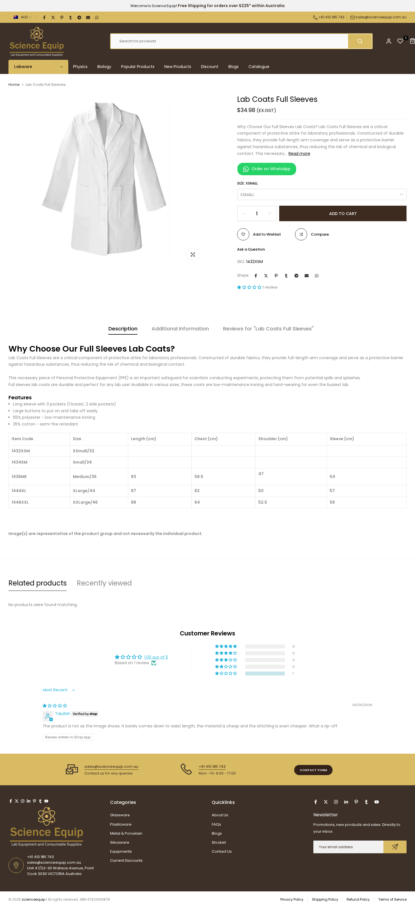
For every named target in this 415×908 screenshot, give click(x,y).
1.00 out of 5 (156, 657)
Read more (299, 153)
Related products (37, 583)
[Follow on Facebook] (10, 801)
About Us (220, 815)
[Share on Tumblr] (71, 17)
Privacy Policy (291, 899)
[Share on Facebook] (44, 17)
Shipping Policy (325, 899)
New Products (177, 66)
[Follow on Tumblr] (40, 801)
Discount (210, 66)
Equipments (121, 851)
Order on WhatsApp (271, 169)
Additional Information (180, 328)
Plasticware (121, 824)
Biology (104, 66)
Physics (80, 66)
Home (14, 84)
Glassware (120, 815)
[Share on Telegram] (79, 17)
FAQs (216, 824)
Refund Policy (358, 899)
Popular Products (137, 66)
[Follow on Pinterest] (34, 801)
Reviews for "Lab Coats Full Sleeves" (268, 328)
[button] (250, 287)
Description (122, 328)
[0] (400, 41)
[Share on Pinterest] (62, 17)
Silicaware (119, 842)
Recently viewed (104, 583)
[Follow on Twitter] (16, 801)
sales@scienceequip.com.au (381, 17)
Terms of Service (392, 899)
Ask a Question (251, 249)
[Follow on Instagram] (22, 801)
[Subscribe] (395, 847)
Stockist (219, 842)
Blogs (233, 66)
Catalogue (258, 66)
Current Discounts (126, 860)
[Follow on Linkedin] (28, 801)
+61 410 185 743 (331, 17)
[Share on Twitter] (53, 17)
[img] (55, 706)
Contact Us (222, 851)
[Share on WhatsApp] (97, 17)
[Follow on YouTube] (46, 801)
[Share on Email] (88, 17)
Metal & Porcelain (126, 833)
